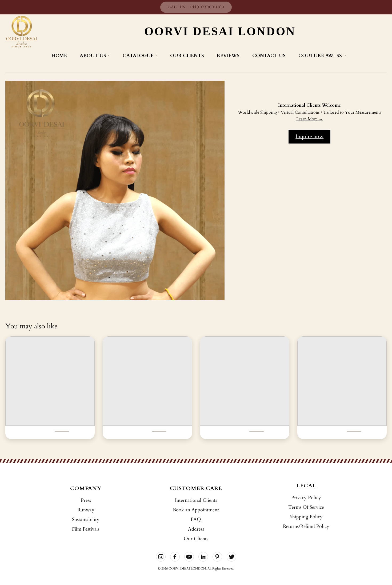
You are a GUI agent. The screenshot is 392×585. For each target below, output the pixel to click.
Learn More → (309, 119)
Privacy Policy (306, 498)
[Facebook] (175, 557)
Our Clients (196, 539)
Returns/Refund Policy (306, 526)
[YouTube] (189, 557)
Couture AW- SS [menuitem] (320, 56)
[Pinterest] (217, 557)
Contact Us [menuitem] (269, 56)
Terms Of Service (306, 507)
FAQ (196, 519)
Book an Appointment (196, 510)
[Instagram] (161, 557)
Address (196, 529)
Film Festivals (85, 529)
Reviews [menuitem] (228, 56)
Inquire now (309, 136)
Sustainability (85, 519)
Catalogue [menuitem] (138, 56)
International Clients (196, 500)
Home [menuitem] (59, 56)
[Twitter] (231, 557)
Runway (85, 510)
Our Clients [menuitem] (187, 56)
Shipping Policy (306, 517)
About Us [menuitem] (93, 56)
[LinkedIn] (203, 557)
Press (86, 500)
